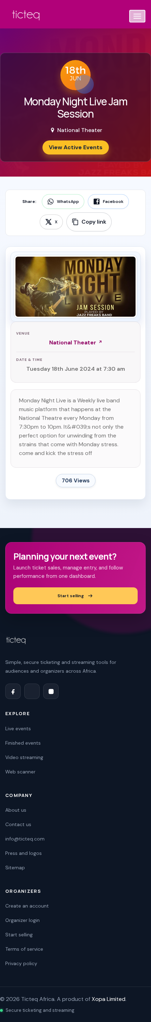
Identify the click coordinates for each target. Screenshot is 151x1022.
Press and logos (23, 853)
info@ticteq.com (25, 839)
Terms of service (24, 949)
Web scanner (20, 772)
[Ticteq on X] (32, 691)
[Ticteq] (26, 16)
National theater (72, 342)
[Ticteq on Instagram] (51, 691)
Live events (18, 728)
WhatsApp (68, 201)
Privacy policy (21, 963)
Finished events (23, 743)
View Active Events (76, 147)
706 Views (76, 480)
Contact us (18, 824)
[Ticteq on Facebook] (13, 691)
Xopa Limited (108, 999)
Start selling (71, 596)
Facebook (113, 201)
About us (15, 810)
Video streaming (24, 757)
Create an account (27, 906)
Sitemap (15, 867)
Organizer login (22, 920)
